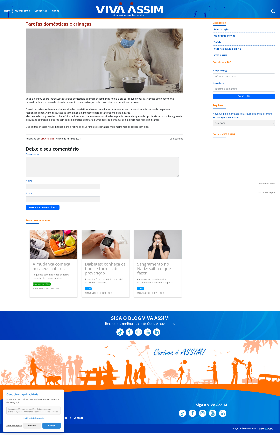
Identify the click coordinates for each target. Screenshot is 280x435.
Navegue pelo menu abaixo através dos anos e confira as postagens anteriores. (242, 112)
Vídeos (55, 10)
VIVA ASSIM (219, 52)
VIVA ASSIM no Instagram (266, 189)
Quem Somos (22, 10)
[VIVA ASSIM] (129, 9)
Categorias (40, 10)
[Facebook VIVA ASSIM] (129, 324)
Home (7, 10)
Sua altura (218, 79)
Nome (29, 180)
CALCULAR (244, 92)
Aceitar (51, 425)
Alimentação (220, 28)
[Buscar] (273, 12)
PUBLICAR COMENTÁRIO (43, 207)
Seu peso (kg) (220, 67)
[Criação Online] (266, 421)
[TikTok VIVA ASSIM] (120, 324)
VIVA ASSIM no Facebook (267, 180)
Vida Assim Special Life (225, 46)
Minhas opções (14, 425)
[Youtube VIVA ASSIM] (147, 324)
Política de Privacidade (33, 418)
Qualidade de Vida (223, 34)
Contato (78, 410)
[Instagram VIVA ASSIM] (138, 324)
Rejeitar (32, 425)
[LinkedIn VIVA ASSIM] (156, 324)
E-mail (29, 193)
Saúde (217, 40)
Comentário (32, 154)
